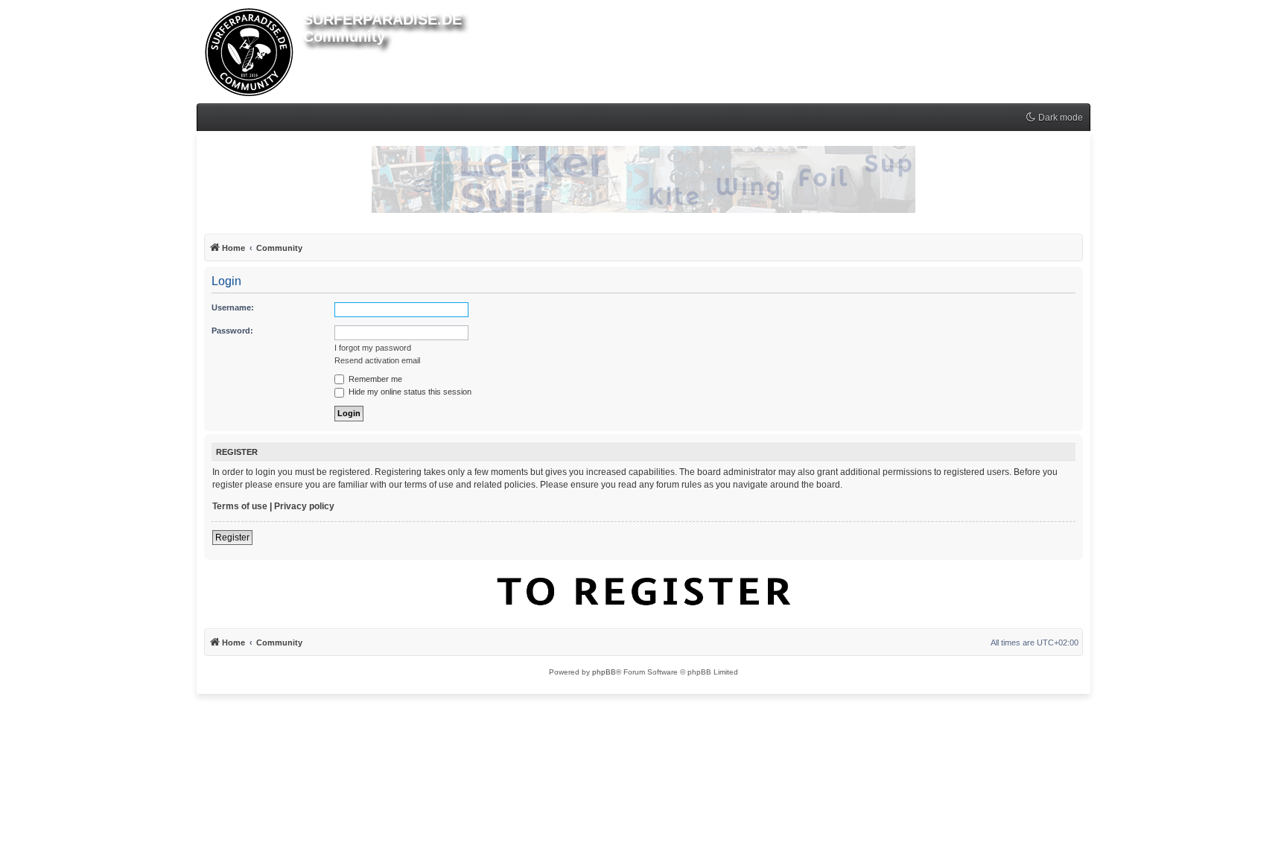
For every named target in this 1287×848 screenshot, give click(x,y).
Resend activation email (377, 360)
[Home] (250, 49)
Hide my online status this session (408, 391)
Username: (233, 307)
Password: (232, 330)
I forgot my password (372, 347)
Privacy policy (304, 506)
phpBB (604, 672)
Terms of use (239, 506)
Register (232, 537)
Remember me (374, 378)
